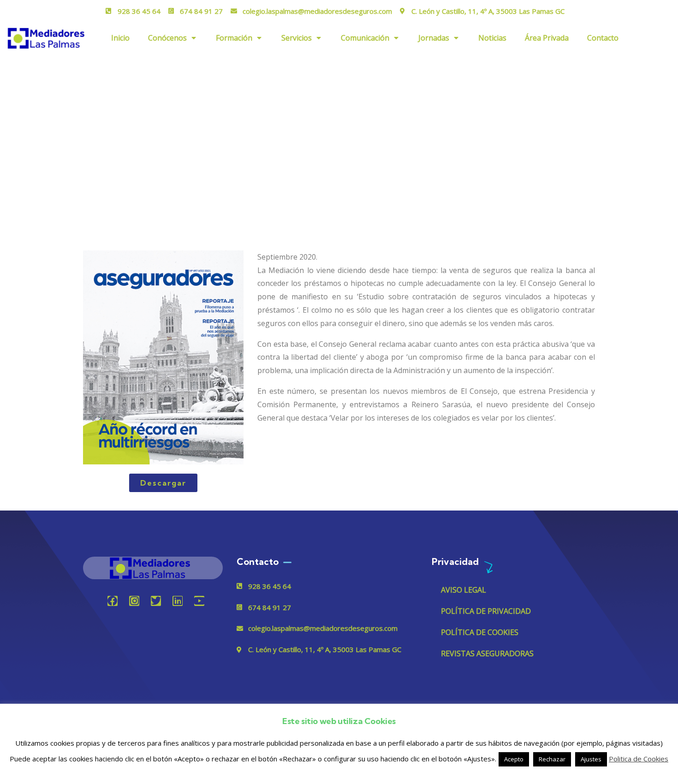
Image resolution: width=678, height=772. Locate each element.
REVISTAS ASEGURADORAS (487, 653)
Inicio (120, 38)
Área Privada (547, 38)
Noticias (492, 38)
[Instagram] (134, 601)
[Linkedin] (177, 601)
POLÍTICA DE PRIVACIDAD (486, 611)
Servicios (296, 38)
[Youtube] (199, 601)
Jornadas (433, 38)
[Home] (153, 568)
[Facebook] (112, 601)
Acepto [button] (513, 759)
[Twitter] (156, 601)
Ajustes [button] (591, 759)
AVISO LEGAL (463, 590)
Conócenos (167, 38)
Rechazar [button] (552, 759)
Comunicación (365, 38)
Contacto (603, 38)
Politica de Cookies (638, 758)
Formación (234, 38)
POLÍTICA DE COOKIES (479, 632)
